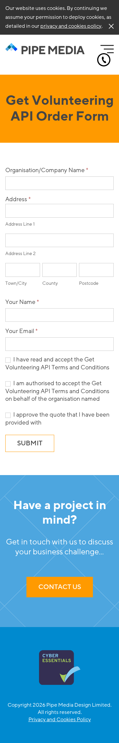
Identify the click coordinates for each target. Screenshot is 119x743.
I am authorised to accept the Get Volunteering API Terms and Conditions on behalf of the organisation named (57, 391)
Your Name (22, 302)
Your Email (21, 331)
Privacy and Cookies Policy (59, 719)
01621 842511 (103, 59)
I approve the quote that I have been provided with (57, 418)
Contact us (59, 587)
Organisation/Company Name (46, 170)
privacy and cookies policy (70, 26)
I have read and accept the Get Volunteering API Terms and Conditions (57, 363)
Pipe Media (45, 49)
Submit (29, 443)
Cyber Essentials (59, 667)
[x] (111, 26)
